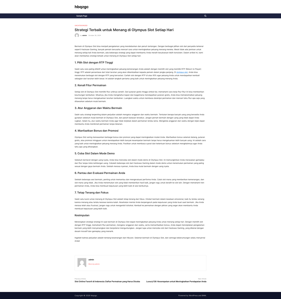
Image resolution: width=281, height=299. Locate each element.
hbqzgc (82, 6)
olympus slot (182, 72)
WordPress (193, 295)
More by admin (94, 264)
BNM (204, 295)
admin (84, 35)
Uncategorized (81, 25)
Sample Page (81, 16)
